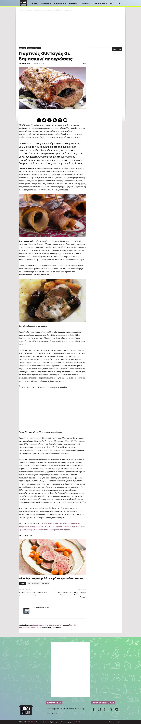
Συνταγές (45, 3)
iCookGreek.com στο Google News (45, 625)
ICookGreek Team (24, 63)
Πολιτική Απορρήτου (115, 722)
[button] (119, 3)
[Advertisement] (70, 27)
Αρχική (35, 3)
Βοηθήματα (100, 3)
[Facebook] (93, 710)
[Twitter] (111, 710)
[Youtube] (117, 710)
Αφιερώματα (31, 48)
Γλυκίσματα (59, 3)
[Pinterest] (105, 710)
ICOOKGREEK (31, 722)
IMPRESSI (77, 722)
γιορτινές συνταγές (34, 583)
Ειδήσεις (86, 3)
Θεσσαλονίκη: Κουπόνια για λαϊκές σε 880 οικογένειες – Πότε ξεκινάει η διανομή (72, 595)
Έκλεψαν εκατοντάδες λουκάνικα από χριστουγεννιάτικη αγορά (33, 594)
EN (111, 3)
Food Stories (37, 10)
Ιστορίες (73, 3)
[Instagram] (99, 710)
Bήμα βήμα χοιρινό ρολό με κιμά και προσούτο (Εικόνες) (51, 578)
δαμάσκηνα (45, 583)
